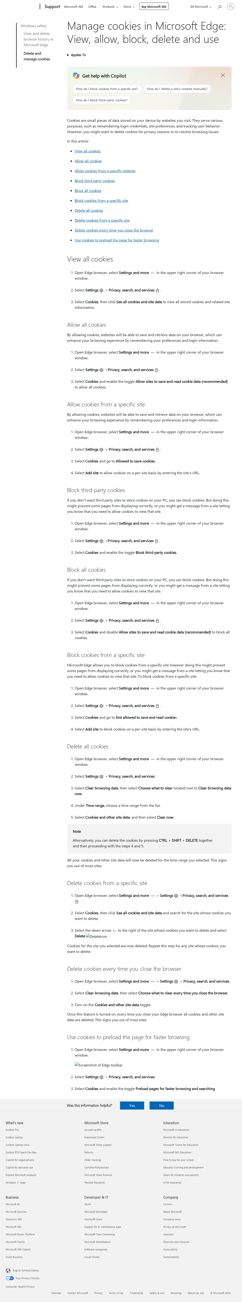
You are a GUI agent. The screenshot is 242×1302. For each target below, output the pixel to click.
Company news (172, 1219)
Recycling (176, 1293)
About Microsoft (172, 1211)
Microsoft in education (176, 1129)
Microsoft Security (16, 1211)
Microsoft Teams (15, 1242)
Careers (167, 1204)
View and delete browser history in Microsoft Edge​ (38, 39)
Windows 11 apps (16, 1182)
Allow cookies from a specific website (105, 170)
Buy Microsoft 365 (154, 6)
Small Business (14, 1257)
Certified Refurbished (96, 1167)
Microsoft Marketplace (97, 1242)
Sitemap (56, 1293)
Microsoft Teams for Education (180, 1145)
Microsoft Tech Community (99, 1234)
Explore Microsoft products (21, 1175)
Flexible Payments (94, 1182)
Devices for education (175, 1137)
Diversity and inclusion (176, 1242)
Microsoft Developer (96, 1211)
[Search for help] (219, 6)
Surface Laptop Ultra (17, 1145)
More (127, 6)
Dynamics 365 (14, 1219)
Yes (132, 1105)
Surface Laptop (14, 1137)
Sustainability (171, 1257)
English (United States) (26, 1270)
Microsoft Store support (98, 1145)
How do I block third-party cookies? (101, 100)
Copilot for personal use (19, 1167)
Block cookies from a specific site (101, 200)
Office (92, 6)
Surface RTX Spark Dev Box (21, 1152)
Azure (87, 1204)
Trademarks (136, 1293)
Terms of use (116, 1293)
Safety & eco (157, 1293)
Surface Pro (12, 1129)
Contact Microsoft (77, 1293)
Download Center (94, 1137)
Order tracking (92, 1160)
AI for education (172, 1182)
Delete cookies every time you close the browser (114, 230)
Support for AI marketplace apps (102, 1227)
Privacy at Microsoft (174, 1227)
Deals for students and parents (181, 1175)
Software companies (96, 1249)
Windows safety (34, 25)
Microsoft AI (13, 1204)
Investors (168, 1234)
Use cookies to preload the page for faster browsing (117, 239)
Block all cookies (88, 190)
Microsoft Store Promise (98, 1175)
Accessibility (170, 1249)
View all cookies (88, 150)
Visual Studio (91, 1257)
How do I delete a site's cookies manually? (177, 88)
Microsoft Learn (93, 1219)
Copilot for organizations (20, 1160)
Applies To (78, 55)
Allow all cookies (88, 160)
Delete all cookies (89, 210)
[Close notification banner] (223, 75)
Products (109, 6)
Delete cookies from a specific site (102, 220)
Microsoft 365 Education (177, 1152)
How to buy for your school (178, 1160)
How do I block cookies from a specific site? (107, 88)
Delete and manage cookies (37, 56)
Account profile (93, 1129)
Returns (88, 1152)
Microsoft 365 (73, 6)
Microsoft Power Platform (20, 1234)
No (161, 1105)
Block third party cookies (95, 180)
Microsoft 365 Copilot (18, 1249)
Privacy (98, 1293)
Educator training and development (183, 1167)
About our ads (196, 1293)
